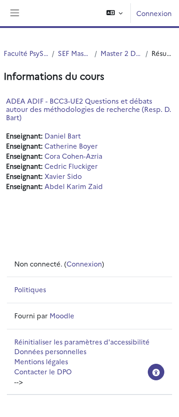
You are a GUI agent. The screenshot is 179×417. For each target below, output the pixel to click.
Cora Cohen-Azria (73, 156)
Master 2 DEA (121, 53)
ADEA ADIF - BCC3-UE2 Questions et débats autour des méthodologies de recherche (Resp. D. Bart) (88, 109)
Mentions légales (41, 361)
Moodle (62, 315)
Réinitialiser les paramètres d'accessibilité (82, 341)
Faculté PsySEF (26, 53)
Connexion (154, 13)
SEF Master (74, 53)
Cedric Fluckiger (71, 166)
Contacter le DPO (43, 371)
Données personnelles (50, 351)
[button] (115, 13)
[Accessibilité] (156, 372)
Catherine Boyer (71, 145)
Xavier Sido (63, 176)
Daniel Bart (63, 135)
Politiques (30, 289)
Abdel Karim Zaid (74, 186)
